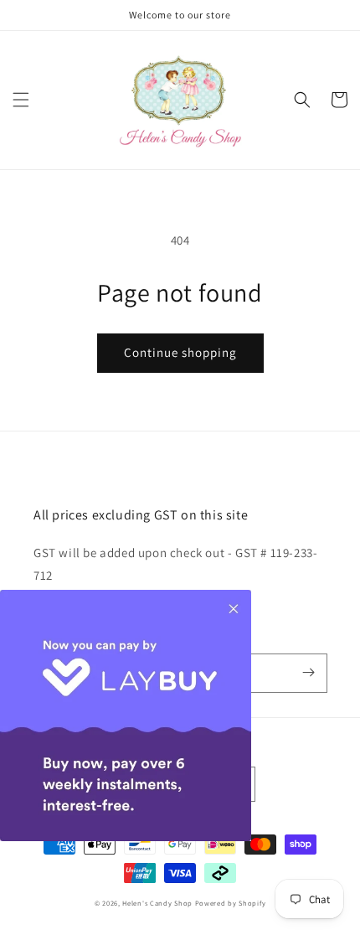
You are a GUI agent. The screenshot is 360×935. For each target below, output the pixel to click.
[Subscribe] (308, 672)
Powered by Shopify (230, 902)
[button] (21, 99)
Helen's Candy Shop (157, 902)
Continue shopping (180, 352)
